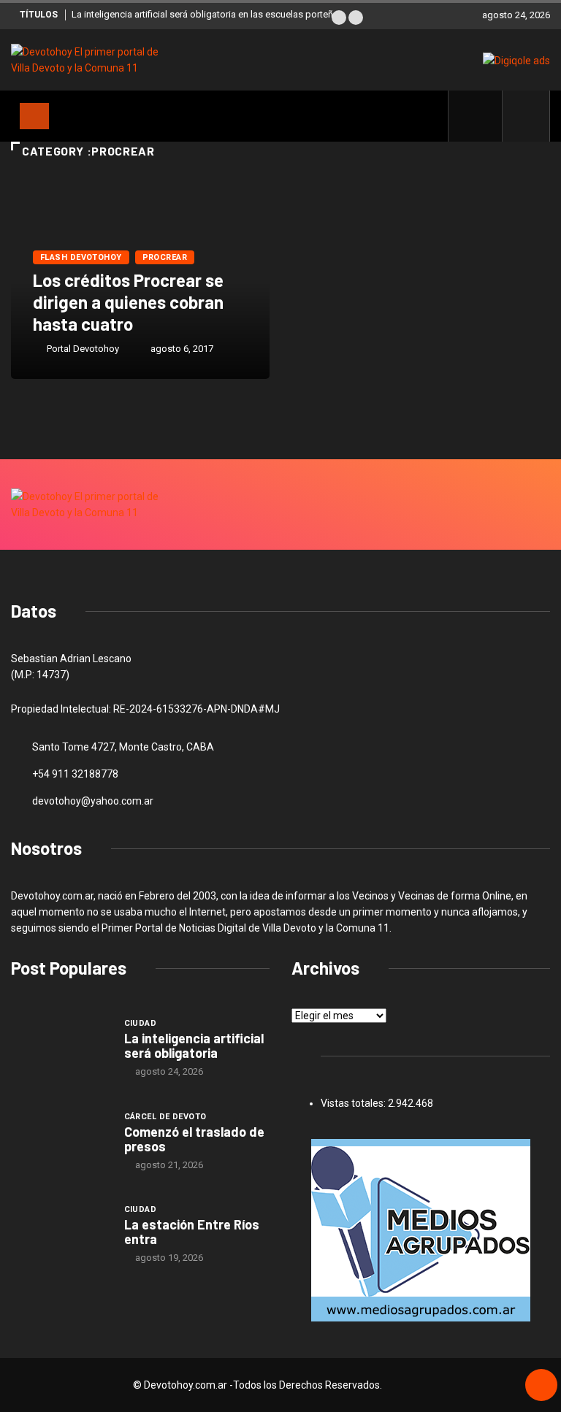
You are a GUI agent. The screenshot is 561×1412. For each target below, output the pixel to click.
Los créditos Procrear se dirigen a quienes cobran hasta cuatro (128, 301)
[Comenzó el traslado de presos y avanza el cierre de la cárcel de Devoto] (60, 1140)
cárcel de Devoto (165, 1116)
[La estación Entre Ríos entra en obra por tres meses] (60, 1233)
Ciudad (140, 1023)
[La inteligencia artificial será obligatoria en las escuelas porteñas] (60, 1047)
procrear (165, 257)
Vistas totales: (354, 1103)
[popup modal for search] (526, 116)
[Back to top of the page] (541, 1386)
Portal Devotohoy (83, 348)
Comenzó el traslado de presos (194, 1139)
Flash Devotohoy (81, 257)
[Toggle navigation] (34, 116)
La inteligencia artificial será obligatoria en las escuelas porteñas (207, 14)
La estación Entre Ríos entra (191, 1231)
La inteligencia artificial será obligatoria (194, 1045)
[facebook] (483, 116)
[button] (339, 17)
